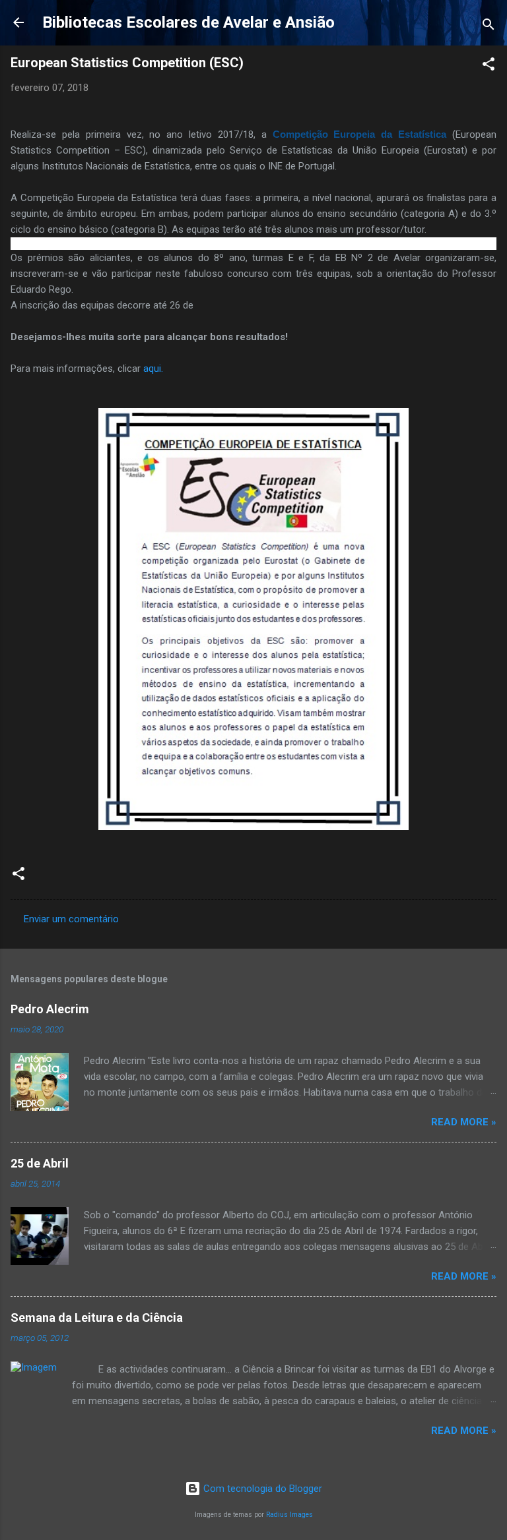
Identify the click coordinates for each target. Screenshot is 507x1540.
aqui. (152, 368)
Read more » (463, 1122)
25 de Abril (40, 1163)
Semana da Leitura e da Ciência (97, 1317)
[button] (488, 66)
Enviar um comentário (71, 919)
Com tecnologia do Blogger (261, 1489)
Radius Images (289, 1514)
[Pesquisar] (488, 27)
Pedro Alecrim (50, 1009)
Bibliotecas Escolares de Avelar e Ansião (188, 22)
